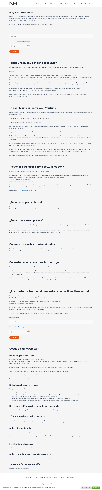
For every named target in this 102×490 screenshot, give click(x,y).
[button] (46, 3)
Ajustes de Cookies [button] (86, 487)
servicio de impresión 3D (29, 190)
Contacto (68, 3)
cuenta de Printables (35, 298)
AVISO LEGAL (58, 477)
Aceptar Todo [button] (96, 487)
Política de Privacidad (69, 477)
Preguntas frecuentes (46, 477)
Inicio (37, 3)
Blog (61, 3)
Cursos (44, 3)
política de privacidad (23, 41)
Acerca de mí (54, 3)
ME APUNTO (14, 51)
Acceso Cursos (85, 3)
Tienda (75, 3)
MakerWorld (48, 298)
